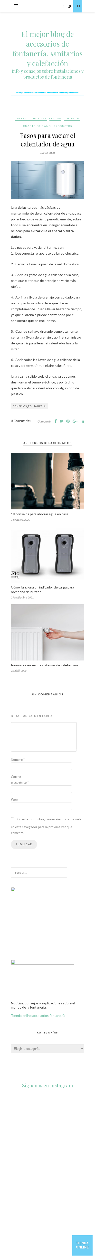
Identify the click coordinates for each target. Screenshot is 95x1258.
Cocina (55, 118)
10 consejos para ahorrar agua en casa (39, 514)
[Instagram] (86, 1175)
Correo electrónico (20, 779)
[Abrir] (47, 1136)
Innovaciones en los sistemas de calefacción (44, 665)
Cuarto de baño (37, 125)
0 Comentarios (20, 421)
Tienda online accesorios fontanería (38, 1015)
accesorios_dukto (46, 1095)
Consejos (72, 118)
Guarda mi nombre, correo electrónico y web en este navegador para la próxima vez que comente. (46, 826)
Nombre (18, 760)
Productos (63, 125)
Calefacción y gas (31, 118)
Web (14, 800)
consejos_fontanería (29, 406)
